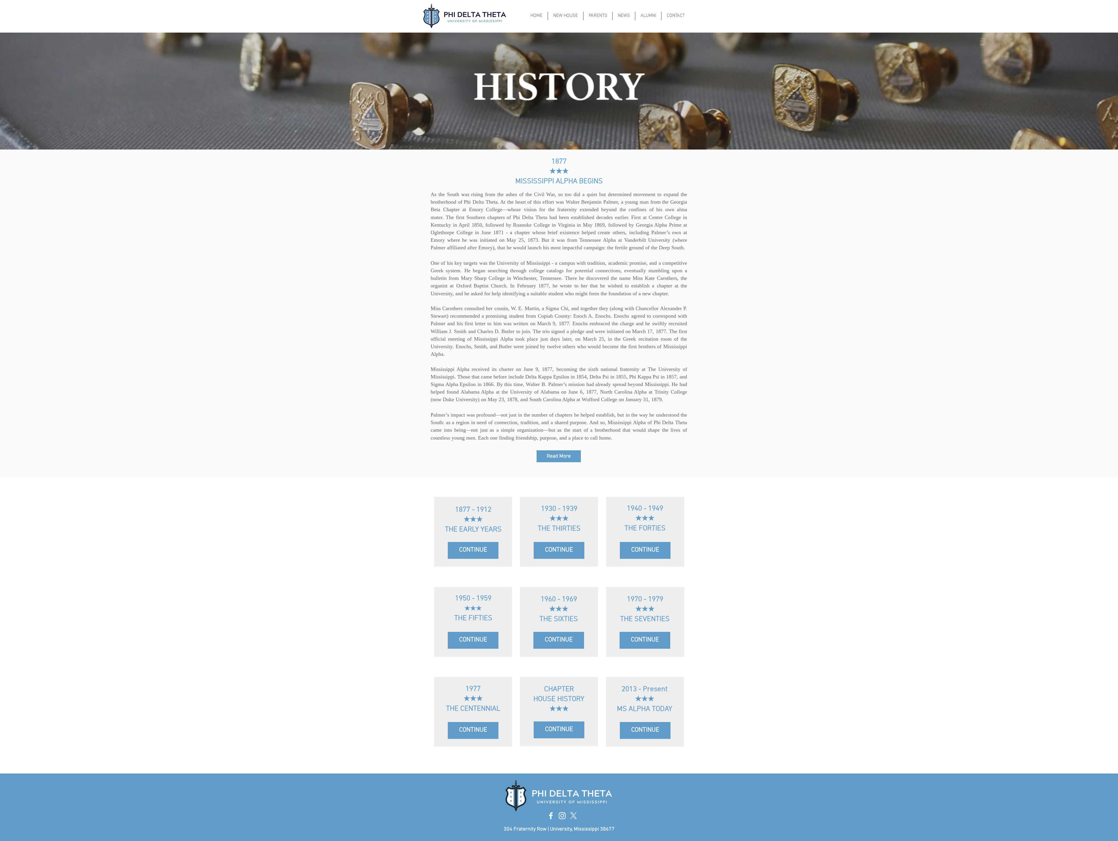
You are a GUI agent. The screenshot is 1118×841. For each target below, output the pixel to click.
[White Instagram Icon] (562, 815)
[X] (573, 815)
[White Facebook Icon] (551, 815)
